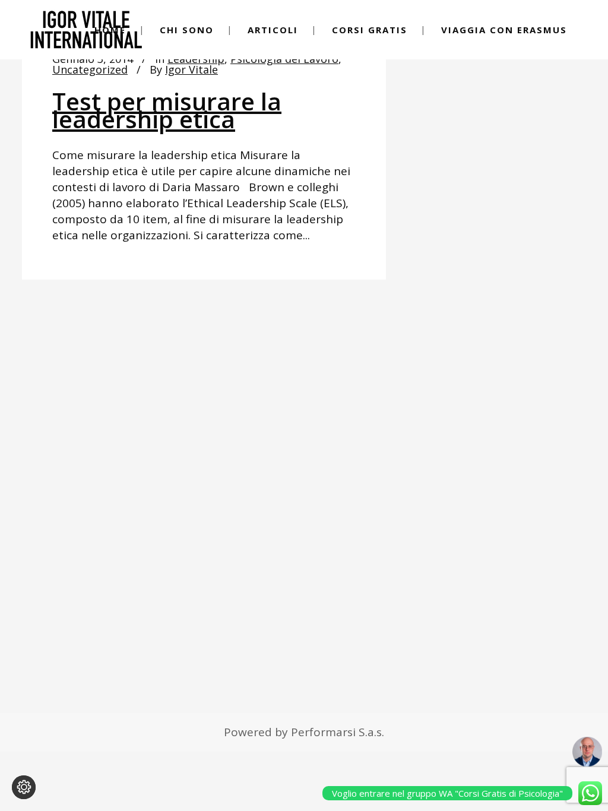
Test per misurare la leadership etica (166, 110)
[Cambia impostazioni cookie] (24, 787)
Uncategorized (90, 69)
